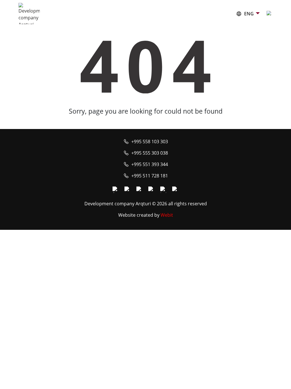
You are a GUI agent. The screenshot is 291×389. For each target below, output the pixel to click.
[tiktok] (175, 190)
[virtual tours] (151, 190)
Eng (249, 14)
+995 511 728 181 (149, 176)
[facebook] (116, 190)
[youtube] (140, 190)
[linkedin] (163, 190)
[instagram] (128, 190)
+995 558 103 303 (149, 141)
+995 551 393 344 (149, 164)
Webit (167, 215)
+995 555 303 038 (149, 153)
